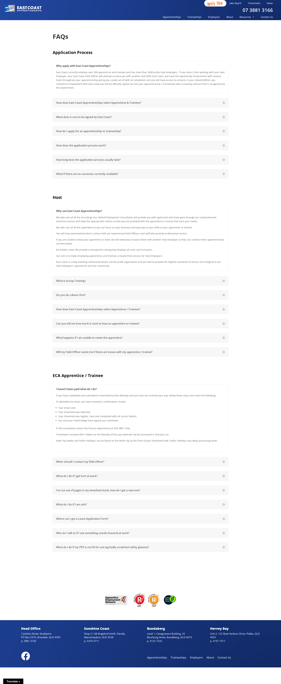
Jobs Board (235, 3)
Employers (214, 17)
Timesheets (254, 3)
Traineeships (194, 17)
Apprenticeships (172, 17)
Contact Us (267, 17)
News (270, 3)
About (229, 17)
